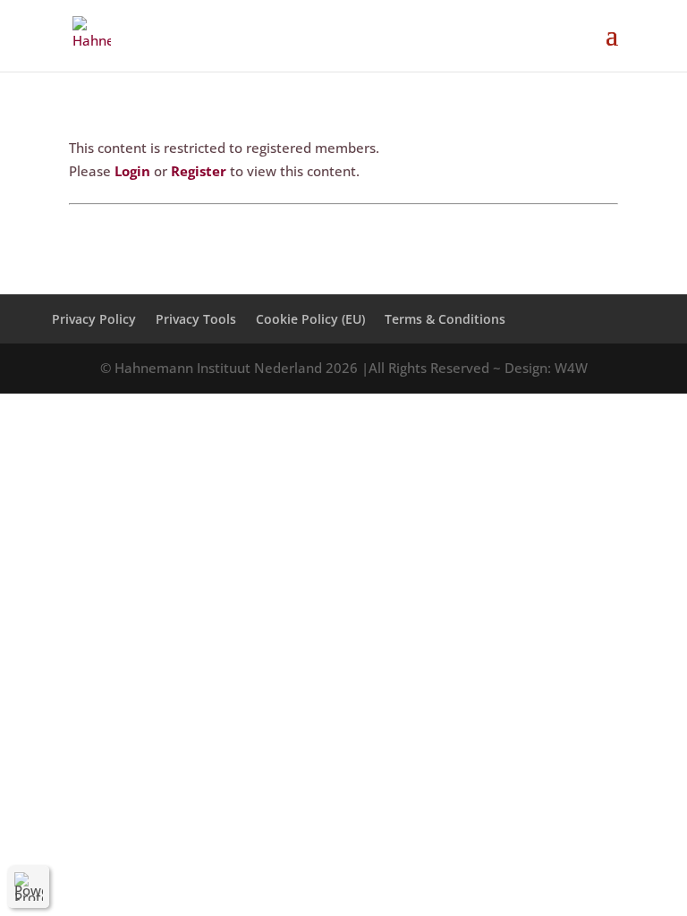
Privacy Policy (94, 318)
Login (132, 171)
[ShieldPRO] (28, 886)
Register (198, 171)
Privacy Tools (196, 318)
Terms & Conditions (445, 318)
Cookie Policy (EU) (310, 318)
